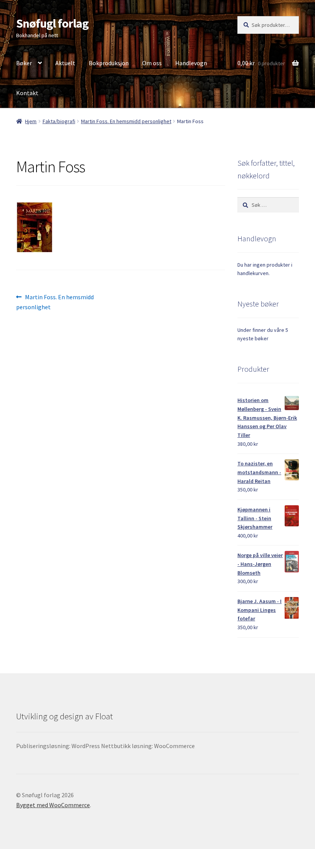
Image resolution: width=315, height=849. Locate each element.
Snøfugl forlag (52, 23)
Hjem (30, 121)
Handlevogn (191, 63)
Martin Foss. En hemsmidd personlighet (126, 121)
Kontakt (27, 93)
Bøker (24, 63)
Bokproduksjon (109, 63)
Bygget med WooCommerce (53, 805)
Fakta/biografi (59, 121)
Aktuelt (65, 63)
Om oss (152, 63)
